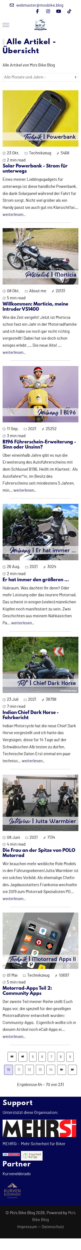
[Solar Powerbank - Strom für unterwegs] (40, 118)
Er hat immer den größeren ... (36, 580)
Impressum (27, 1227)
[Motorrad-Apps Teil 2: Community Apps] (40, 940)
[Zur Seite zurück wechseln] (22, 1057)
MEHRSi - (11, 1144)
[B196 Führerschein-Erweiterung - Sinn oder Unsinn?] (40, 394)
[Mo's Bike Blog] (40, 25)
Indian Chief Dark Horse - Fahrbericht (31, 715)
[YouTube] (58, 11)
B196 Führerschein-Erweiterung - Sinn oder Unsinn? (39, 445)
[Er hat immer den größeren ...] (40, 532)
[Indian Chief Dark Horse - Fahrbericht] (40, 665)
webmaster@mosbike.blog (39, 5)
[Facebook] (37, 11)
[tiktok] (69, 11)
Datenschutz (53, 1227)
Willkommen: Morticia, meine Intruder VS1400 (35, 307)
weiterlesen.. (14, 215)
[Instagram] (48, 11)
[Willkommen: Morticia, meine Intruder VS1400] (40, 256)
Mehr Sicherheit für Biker (42, 1144)
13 (40, 1069)
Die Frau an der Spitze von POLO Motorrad (39, 853)
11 (19, 1069)
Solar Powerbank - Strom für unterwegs (35, 169)
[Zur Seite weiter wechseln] (61, 1070)
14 (50, 1069)
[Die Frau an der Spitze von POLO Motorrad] (40, 803)
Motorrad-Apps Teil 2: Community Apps (27, 991)
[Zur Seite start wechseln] (12, 1057)
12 (29, 1069)
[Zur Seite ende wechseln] (72, 1070)
